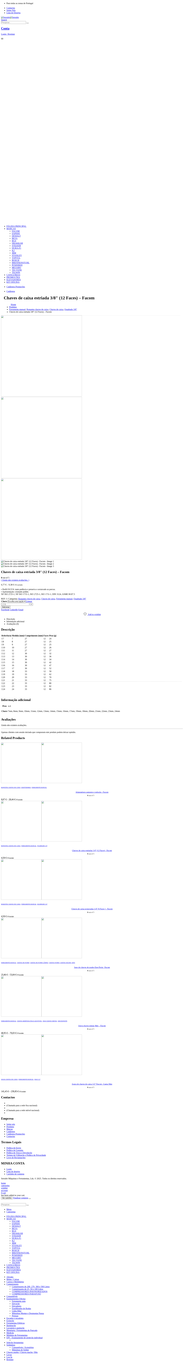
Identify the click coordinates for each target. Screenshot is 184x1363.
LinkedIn (14, 610)
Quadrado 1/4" (42, 846)
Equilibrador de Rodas (21, 1308)
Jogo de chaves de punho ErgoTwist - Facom (92, 967)
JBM (14, 253)
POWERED (17, 265)
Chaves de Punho (23, 962)
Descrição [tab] (10, 619)
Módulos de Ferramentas (16, 1335)
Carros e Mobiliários (15, 1282)
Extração (10, 1321)
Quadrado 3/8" (80, 599)
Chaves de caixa (48, 599)
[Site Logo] (10, 17)
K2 (13, 250)
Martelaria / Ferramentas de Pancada (21, 1330)
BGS (14, 241)
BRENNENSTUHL (20, 263)
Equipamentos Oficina (15, 1299)
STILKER (16, 246)
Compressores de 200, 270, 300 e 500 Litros (31, 1286)
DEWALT (16, 236)
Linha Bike (16, 1311)
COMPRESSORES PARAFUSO (26, 1294)
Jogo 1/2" (37, 1079)
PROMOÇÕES (13, 277)
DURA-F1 (16, 248)
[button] (4, 20)
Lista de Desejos (13, 13)
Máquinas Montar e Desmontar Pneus (28, 1313)
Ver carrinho (6, 1198)
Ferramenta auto (19, 1301)
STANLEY (17, 255)
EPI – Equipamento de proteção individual (24, 1338)
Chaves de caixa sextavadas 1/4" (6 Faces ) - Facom (91, 909)
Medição (10, 1333)
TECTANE (17, 270)
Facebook (5, 610)
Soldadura (10, 1345)
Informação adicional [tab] (15, 621)
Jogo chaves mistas (50, 1021)
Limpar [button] (29, 601)
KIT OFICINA (13, 282)
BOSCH (15, 260)
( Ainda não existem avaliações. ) (15, 580)
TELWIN (16, 272)
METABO (16, 267)
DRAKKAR (17, 243)
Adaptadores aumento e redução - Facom (92, 792)
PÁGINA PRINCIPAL (16, 226)
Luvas (9, 1355)
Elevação (16, 1303)
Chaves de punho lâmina (39, 962)
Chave (4, 601)
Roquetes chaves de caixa (29, 599)
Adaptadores (26, 787)
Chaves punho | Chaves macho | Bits (62, 962)
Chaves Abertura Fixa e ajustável (29, 1021)
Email (20, 610)
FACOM (16, 231)
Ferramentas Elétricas (15, 1323)
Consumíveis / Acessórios (23, 1347)
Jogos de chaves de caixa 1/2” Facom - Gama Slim (92, 1084)
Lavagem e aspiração (15, 1328)
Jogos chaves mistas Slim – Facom (92, 1026)
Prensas (15, 1316)
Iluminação (11, 1325)
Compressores (12, 1284)
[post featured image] (41, 782)
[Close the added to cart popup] (30, 1198)
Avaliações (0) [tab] (12, 624)
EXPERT (16, 233)
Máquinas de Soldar (20, 1350)
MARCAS (11, 228)
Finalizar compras (20, 1198)
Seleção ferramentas (14, 1342)
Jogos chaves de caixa (9, 1079)
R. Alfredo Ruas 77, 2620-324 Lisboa (22, 1113)
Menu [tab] (8, 1209)
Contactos (10, 8)
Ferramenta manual (64, 599)
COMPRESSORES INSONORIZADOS (29, 1291)
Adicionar (5, 607)
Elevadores (16, 1306)
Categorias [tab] (10, 1212)
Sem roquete (62, 1021)
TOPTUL (16, 258)
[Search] (28, 23)
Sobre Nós (10, 10)
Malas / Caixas (12, 1279)
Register (9, 1359)
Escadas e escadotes (14, 1318)
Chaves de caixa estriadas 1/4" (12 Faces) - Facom (92, 850)
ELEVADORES (13, 280)
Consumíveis (12, 1296)
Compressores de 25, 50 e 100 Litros (27, 1289)
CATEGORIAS (13, 275)
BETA (15, 238)
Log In (9, 1357)
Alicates (9, 1277)
